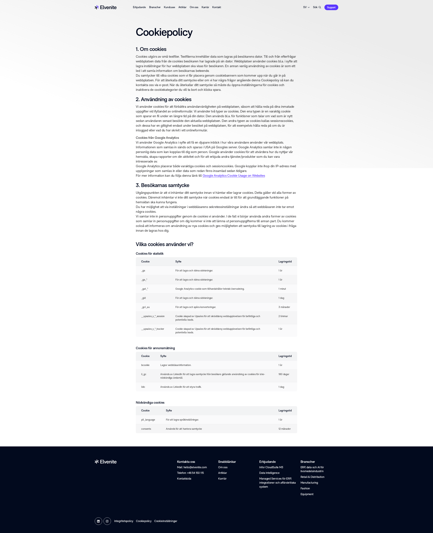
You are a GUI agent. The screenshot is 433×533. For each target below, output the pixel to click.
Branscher (155, 7)
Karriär (205, 7)
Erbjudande (139, 7)
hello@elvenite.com (195, 467)
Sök (315, 7)
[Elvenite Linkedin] (98, 521)
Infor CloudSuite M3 (271, 467)
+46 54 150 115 (195, 472)
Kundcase (169, 7)
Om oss (194, 7)
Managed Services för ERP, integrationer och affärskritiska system (277, 482)
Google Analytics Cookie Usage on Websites (234, 175)
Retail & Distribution (312, 477)
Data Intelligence (269, 472)
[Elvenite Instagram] (107, 521)
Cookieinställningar (165, 521)
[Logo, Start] (106, 7)
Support (331, 7)
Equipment (307, 494)
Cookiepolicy (144, 521)
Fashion (305, 488)
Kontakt (216, 7)
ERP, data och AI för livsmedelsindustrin (312, 469)
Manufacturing (309, 482)
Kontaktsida (184, 478)
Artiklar (182, 7)
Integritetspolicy (123, 521)
